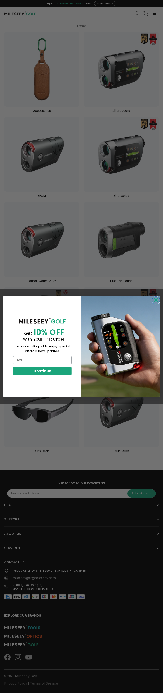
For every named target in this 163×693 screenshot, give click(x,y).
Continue (42, 370)
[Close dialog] (156, 300)
